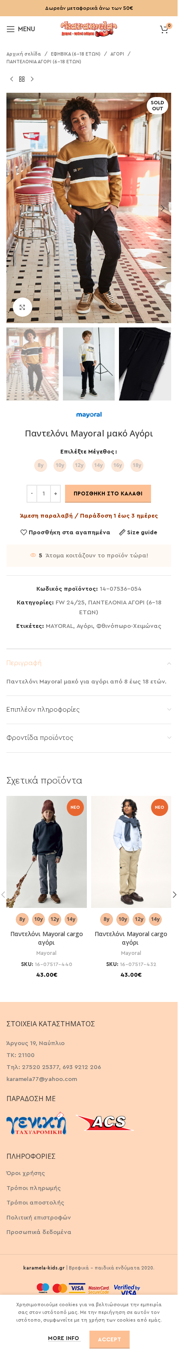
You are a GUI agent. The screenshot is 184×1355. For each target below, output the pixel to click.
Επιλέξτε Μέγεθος (87, 452)
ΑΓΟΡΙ (117, 54)
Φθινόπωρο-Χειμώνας (128, 626)
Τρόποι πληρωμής (33, 1188)
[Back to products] (22, 79)
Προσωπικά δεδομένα (38, 1232)
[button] (15, 208)
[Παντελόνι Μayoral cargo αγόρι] (46, 852)
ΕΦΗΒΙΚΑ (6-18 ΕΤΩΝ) (76, 54)
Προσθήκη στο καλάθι (108, 493)
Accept (109, 1339)
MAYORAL (59, 626)
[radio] (40, 465)
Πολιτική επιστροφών (38, 1218)
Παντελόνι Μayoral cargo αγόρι (46, 938)
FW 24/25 (70, 603)
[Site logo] (89, 28)
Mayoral (46, 953)
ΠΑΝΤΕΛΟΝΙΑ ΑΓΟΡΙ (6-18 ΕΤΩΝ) (43, 61)
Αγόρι (85, 626)
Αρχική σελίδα (23, 54)
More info (64, 1338)
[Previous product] (11, 79)
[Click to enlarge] (22, 307)
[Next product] (32, 79)
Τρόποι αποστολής (35, 1203)
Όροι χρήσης (25, 1173)
